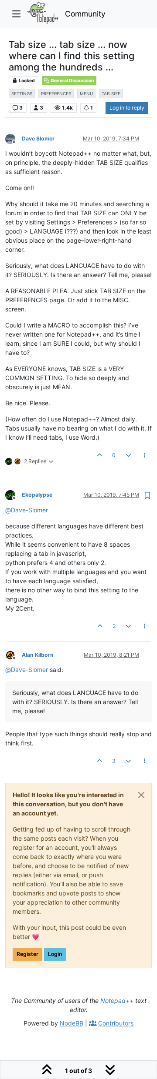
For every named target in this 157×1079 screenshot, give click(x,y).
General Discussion (72, 81)
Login (55, 954)
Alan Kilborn (38, 654)
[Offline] (13, 138)
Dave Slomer (38, 138)
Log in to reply (126, 107)
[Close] (141, 795)
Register (27, 954)
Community (85, 13)
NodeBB (71, 1023)
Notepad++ (116, 1000)
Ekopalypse (37, 494)
